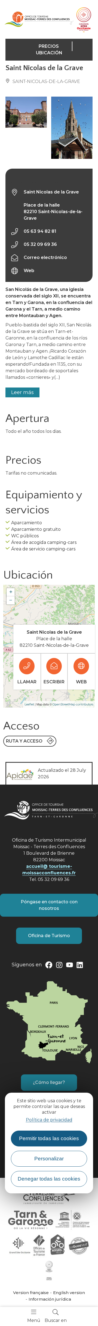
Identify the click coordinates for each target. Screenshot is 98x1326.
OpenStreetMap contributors (73, 704)
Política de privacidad (49, 1119)
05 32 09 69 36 (40, 244)
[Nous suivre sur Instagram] (59, 966)
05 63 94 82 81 (40, 231)
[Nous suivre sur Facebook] (48, 966)
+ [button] (11, 592)
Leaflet (29, 704)
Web (29, 270)
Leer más (22, 392)
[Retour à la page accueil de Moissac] (39, 19)
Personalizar (49, 1158)
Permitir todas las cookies (49, 1138)
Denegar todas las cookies (49, 1179)
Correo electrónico (45, 257)
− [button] (11, 600)
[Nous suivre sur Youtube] (69, 966)
